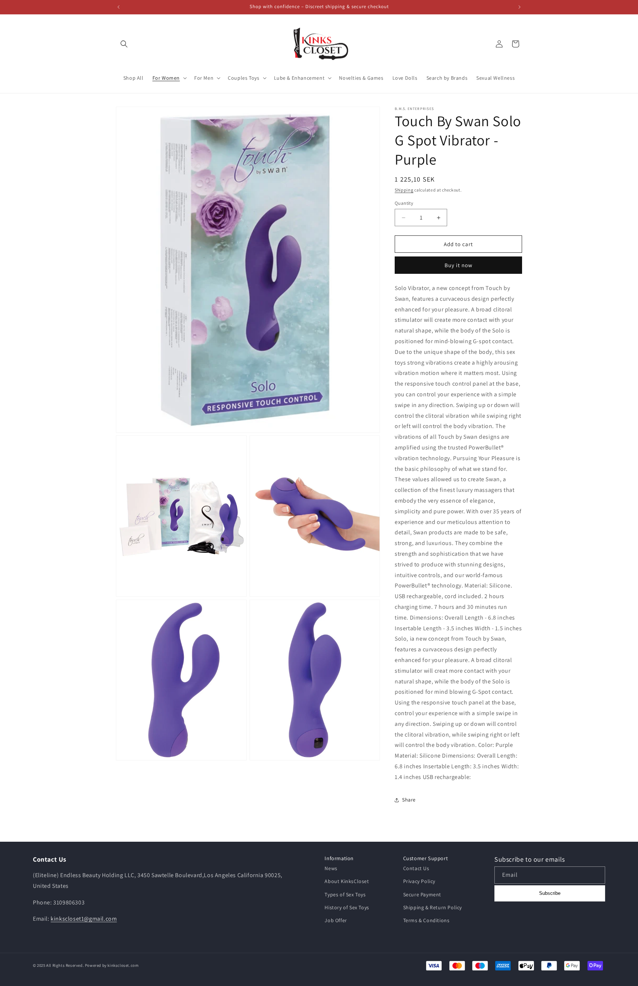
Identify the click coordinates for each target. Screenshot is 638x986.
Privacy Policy (419, 881)
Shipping (404, 190)
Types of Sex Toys (345, 894)
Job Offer (336, 920)
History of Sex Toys (347, 907)
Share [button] (409, 799)
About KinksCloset (347, 881)
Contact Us (416, 868)
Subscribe (549, 893)
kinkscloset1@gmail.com (84, 919)
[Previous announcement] (118, 7)
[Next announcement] (519, 7)
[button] (124, 44)
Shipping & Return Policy (432, 907)
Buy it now (459, 265)
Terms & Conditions (426, 920)
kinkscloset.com (122, 965)
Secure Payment (422, 894)
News (331, 868)
